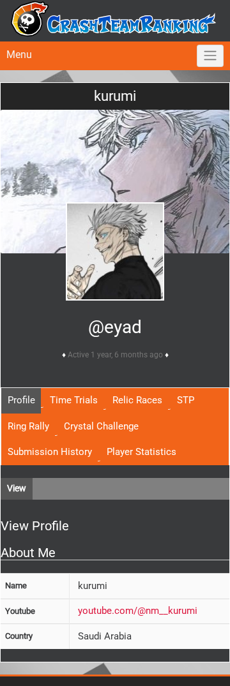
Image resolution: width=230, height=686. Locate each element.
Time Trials (74, 400)
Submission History (50, 452)
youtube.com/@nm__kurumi (137, 610)
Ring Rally (28, 426)
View (16, 488)
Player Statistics (141, 452)
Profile (21, 400)
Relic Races (137, 400)
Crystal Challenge (101, 426)
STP (185, 400)
